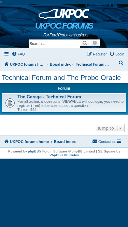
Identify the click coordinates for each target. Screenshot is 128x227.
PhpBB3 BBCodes (64, 155)
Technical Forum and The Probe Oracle (61, 77)
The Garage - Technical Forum (49, 96)
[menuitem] (18, 54)
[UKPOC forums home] (64, 12)
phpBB (33, 151)
